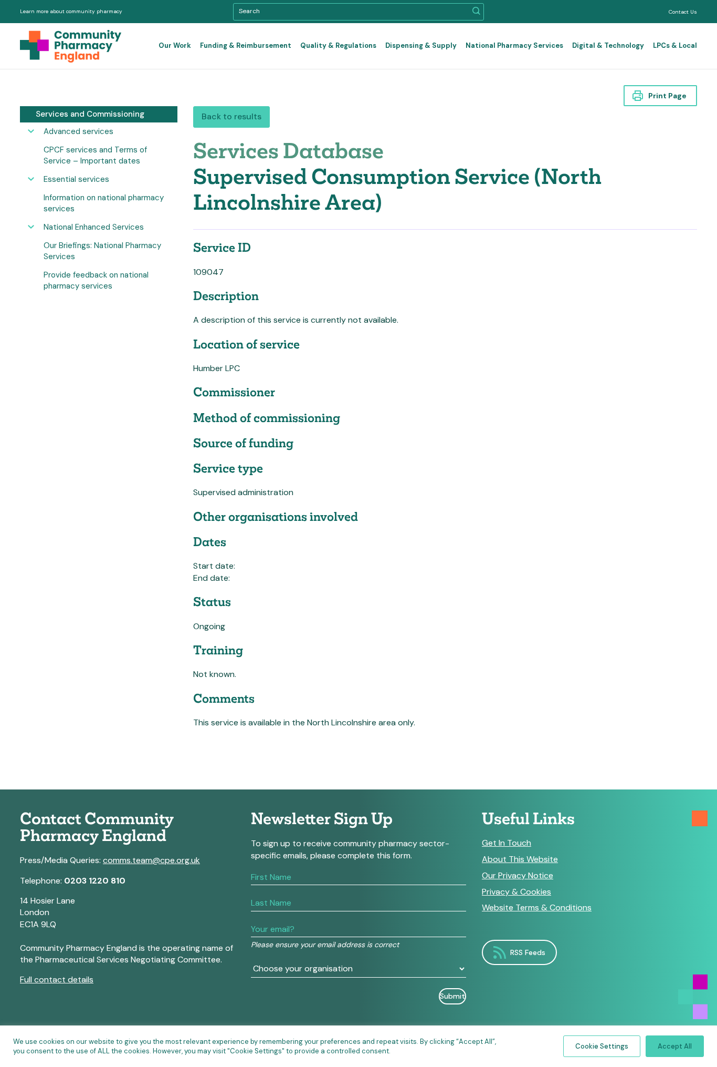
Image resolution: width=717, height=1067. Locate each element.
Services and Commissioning (90, 114)
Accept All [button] (675, 1046)
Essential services (76, 179)
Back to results (231, 116)
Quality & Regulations (338, 45)
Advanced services (78, 131)
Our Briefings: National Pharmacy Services (102, 251)
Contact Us (683, 11)
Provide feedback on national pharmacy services (96, 280)
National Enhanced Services (94, 227)
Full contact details (56, 979)
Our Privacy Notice (517, 875)
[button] (476, 12)
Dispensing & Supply (421, 45)
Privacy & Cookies (516, 892)
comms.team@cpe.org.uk (151, 860)
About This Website (520, 859)
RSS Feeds (527, 952)
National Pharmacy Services (514, 45)
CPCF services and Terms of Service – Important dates (95, 155)
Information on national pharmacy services (104, 203)
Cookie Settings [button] (601, 1046)
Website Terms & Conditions (537, 907)
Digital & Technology (608, 45)
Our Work (175, 45)
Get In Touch (506, 843)
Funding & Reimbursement (245, 45)
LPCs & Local (675, 45)
